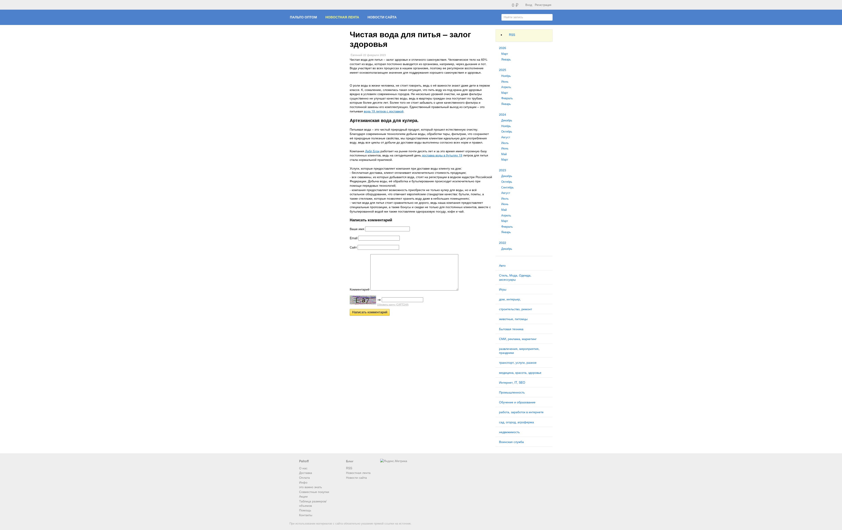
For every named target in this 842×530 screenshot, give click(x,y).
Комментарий (359, 289)
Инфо (303, 482)
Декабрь (506, 120)
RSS (512, 34)
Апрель (506, 87)
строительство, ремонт (515, 309)
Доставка (305, 472)
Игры (502, 289)
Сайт (353, 247)
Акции (303, 496)
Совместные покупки (314, 491)
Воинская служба (511, 442)
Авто (502, 265)
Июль (505, 143)
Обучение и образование (517, 402)
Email (353, 238)
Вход (528, 5)
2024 (502, 114)
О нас (303, 468)
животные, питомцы (513, 319)
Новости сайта (382, 17)
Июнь (504, 81)
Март (504, 54)
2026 (502, 48)
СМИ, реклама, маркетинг (518, 339)
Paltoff (304, 461)
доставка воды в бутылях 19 (442, 155)
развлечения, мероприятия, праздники (519, 350)
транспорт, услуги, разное (518, 362)
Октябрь (506, 131)
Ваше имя (357, 229)
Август (505, 137)
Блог (349, 461)
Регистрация (543, 5)
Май (504, 154)
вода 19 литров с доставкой (383, 111)
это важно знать (310, 487)
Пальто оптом (303, 17)
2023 (502, 170)
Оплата (304, 477)
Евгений (356, 55)
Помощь (305, 510)
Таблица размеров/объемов (313, 503)
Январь (506, 59)
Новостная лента (342, 17)
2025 (502, 69)
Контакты (305, 515)
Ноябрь (506, 76)
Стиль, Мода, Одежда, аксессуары (515, 277)
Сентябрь (507, 187)
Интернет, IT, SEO (512, 382)
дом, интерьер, (510, 299)
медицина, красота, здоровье (520, 372)
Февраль (507, 98)
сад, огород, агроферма (516, 422)
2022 (502, 242)
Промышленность (512, 392)
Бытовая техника (511, 329)
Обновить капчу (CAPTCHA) (393, 304)
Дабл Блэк (372, 151)
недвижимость (509, 432)
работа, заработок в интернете (521, 412)
